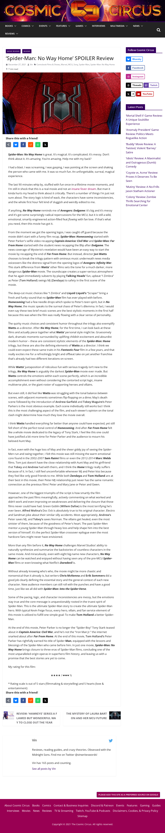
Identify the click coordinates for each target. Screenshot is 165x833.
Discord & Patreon (102, 805)
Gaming (145, 805)
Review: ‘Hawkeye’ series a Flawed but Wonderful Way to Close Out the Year (36, 718)
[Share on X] (45, 144)
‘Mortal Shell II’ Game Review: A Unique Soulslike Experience (144, 120)
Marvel (64, 64)
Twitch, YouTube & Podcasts (93, 811)
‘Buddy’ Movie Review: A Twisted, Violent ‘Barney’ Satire (141, 148)
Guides (156, 805)
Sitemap (82, 816)
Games (79, 25)
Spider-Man (84, 64)
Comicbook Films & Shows (48, 64)
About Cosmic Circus (17, 805)
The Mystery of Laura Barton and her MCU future (86, 716)
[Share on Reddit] (30, 144)
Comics (26, 25)
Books (9, 25)
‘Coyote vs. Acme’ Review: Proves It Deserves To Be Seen (142, 177)
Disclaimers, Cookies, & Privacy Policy (135, 811)
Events (43, 25)
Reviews (10, 33)
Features (61, 25)
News (136, 25)
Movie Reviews (13, 51)
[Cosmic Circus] (82, 2)
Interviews (98, 25)
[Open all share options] (8, 144)
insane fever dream (84, 189)
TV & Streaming (63, 811)
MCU (70, 64)
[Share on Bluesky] (15, 144)
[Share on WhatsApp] (37, 144)
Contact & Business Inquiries (71, 805)
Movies (26, 811)
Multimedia (117, 25)
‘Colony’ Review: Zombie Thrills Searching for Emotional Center (141, 201)
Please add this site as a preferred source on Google (128, 794)
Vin (31, 64)
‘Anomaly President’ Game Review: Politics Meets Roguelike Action (142, 134)
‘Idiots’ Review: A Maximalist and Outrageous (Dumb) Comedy (143, 162)
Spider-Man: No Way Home (102, 64)
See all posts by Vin (44, 769)
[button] (14, 26)
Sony (76, 64)
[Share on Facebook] (23, 144)
